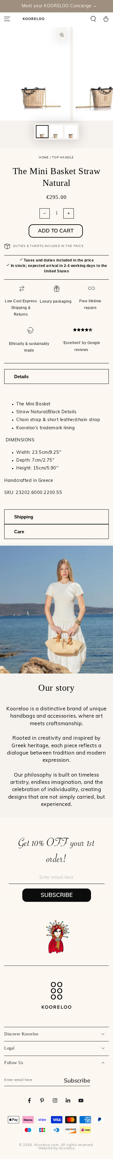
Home (44, 157)
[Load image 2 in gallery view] (56, 131)
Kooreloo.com (46, 1145)
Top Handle (63, 157)
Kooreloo (67, 1148)
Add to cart (56, 230)
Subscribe (57, 895)
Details (21, 376)
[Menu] (7, 19)
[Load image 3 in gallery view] (70, 131)
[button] (93, 19)
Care (19, 531)
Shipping (23, 516)
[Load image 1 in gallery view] (42, 131)
